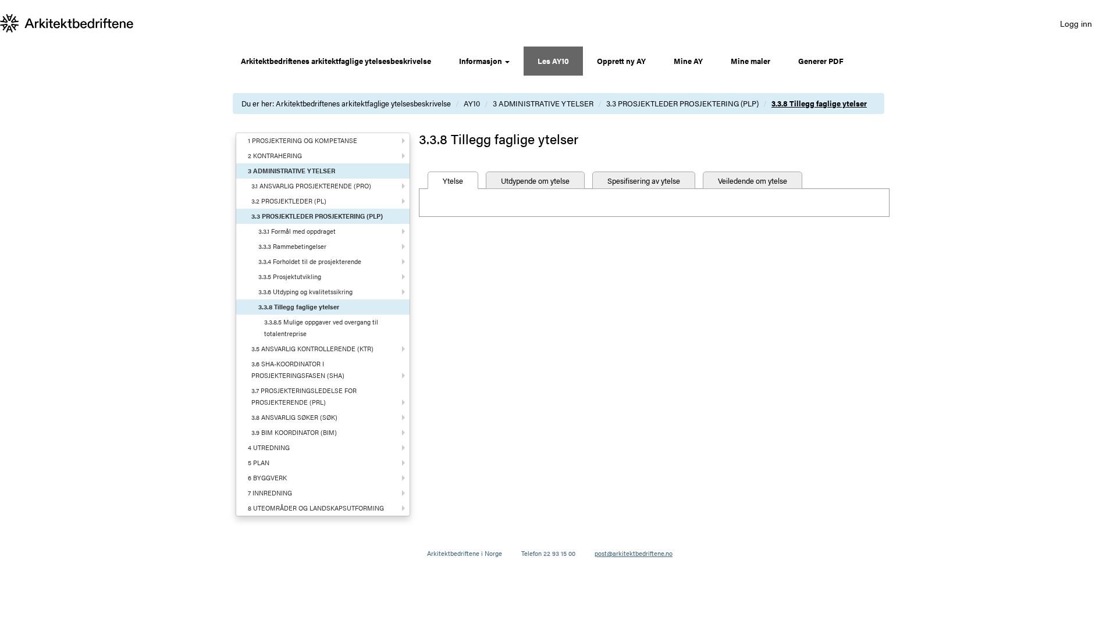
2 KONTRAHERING (275, 155)
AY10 (472, 103)
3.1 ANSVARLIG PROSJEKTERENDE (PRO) (311, 185)
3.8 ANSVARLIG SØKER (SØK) (294, 417)
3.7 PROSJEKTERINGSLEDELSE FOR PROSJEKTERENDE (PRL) (304, 396)
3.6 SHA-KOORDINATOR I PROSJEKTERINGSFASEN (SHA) (297, 369)
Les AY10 (553, 60)
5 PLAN (258, 462)
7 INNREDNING (270, 492)
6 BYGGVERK (267, 477)
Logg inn (1076, 23)
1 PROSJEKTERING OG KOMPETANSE (302, 140)
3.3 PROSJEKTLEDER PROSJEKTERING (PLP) (682, 103)
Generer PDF (821, 60)
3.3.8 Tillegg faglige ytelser (819, 103)
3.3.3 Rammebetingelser (292, 246)
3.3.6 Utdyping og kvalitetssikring (305, 291)
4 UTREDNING (269, 447)
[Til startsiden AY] (67, 23)
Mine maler (750, 60)
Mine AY (688, 60)
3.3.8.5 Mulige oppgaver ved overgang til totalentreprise (321, 327)
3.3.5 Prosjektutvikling (289, 276)
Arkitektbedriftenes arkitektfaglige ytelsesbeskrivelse (336, 60)
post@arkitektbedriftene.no (634, 553)
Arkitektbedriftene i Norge (464, 553)
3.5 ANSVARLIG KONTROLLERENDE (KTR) (312, 348)
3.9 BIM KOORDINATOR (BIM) (294, 432)
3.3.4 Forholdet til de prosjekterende (309, 261)
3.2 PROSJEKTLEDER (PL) (288, 201)
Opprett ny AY (621, 60)
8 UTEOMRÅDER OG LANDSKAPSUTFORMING (316, 508)
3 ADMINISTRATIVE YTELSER (543, 103)
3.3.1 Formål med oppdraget (297, 231)
